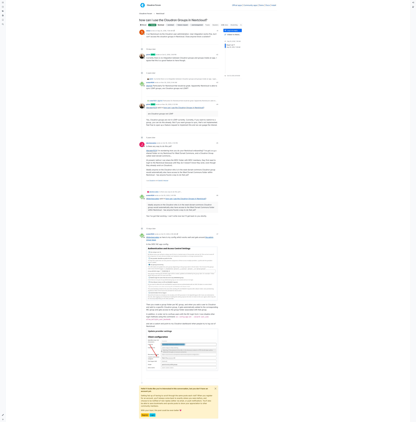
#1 (217, 31)
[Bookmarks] (3, 20)
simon (148, 31)
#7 (217, 234)
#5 (217, 143)
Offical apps (237, 5)
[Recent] (3, 7)
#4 (217, 104)
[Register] (413, 7)
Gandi (160, 180)
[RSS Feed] (241, 25)
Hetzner (165, 180)
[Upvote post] (213, 42)
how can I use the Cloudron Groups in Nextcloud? (183, 108)
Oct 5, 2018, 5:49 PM (169, 54)
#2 (217, 54)
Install (273, 5)
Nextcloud (161, 25)
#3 (217, 82)
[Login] (413, 2)
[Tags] (3, 11)
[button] (3, 415)
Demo (261, 5)
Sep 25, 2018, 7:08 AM (165, 31)
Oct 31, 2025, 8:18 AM (168, 234)
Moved (144, 25)
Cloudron (152, 180)
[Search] (3, 24)
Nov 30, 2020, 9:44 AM (169, 82)
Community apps (250, 5)
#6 (217, 195)
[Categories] (3, 2)
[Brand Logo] (142, 5)
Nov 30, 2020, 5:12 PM (170, 104)
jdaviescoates (151, 143)
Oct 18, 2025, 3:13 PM (170, 143)
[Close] (215, 389)
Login (152, 415)
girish (148, 54)
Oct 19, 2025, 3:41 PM (168, 195)
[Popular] (3, 15)
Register (145, 415)
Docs (268, 5)
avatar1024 (150, 82)
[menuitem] (413, 2)
